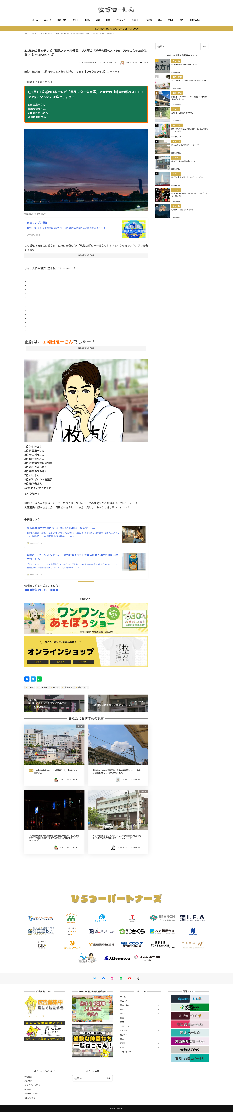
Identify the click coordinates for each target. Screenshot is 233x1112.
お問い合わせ (195, 20)
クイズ (146, 63)
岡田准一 (43, 687)
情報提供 (28, 1076)
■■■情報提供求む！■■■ (41, 589)
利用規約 (28, 1080)
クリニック (120, 20)
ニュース (47, 20)
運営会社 (28, 1089)
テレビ (31, 687)
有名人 (55, 687)
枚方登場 (68, 687)
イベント (134, 20)
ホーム (35, 20)
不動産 (171, 20)
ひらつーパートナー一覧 (34, 1016)
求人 (160, 20)
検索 (204, 46)
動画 (108, 20)
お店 (98, 20)
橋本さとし (83, 687)
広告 (182, 20)
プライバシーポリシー (33, 1085)
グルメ (75, 20)
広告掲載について (31, 1093)
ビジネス (148, 20)
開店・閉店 (62, 20)
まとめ (87, 20)
